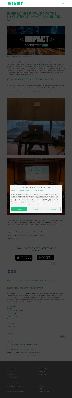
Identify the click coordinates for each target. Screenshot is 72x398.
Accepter (19, 209)
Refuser (36, 209)
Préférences (52, 209)
